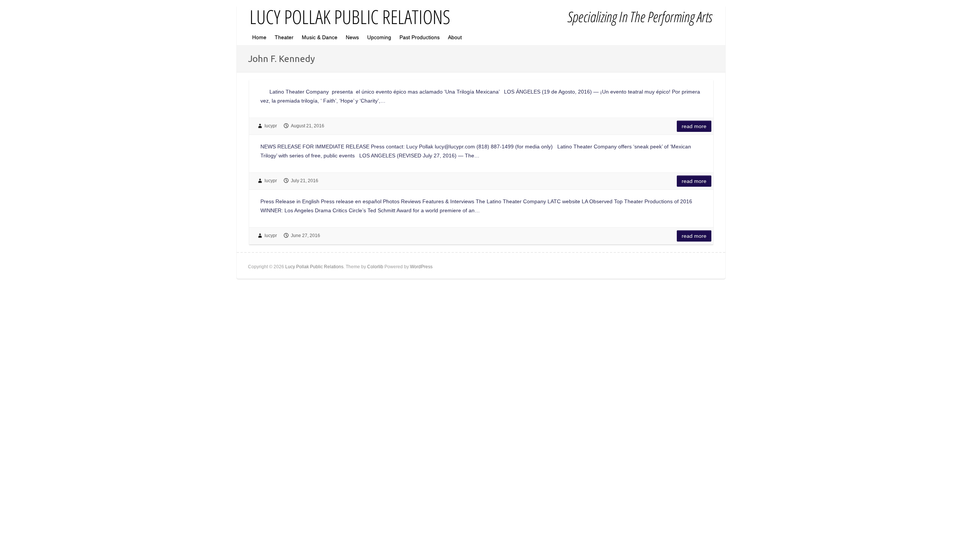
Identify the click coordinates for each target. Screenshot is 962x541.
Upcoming (379, 37)
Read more (694, 126)
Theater (284, 37)
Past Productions (419, 37)
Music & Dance (319, 37)
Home (259, 37)
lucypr (271, 125)
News (352, 37)
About (455, 37)
